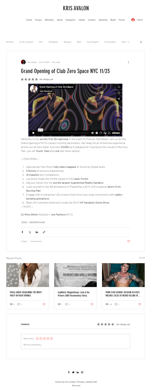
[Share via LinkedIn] (36, 232)
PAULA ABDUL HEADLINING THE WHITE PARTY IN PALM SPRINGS (26, 294)
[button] (141, 42)
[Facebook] (68, 372)
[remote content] (75, 110)
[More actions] (128, 62)
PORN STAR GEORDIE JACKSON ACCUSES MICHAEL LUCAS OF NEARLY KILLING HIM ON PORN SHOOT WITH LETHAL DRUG (122, 294)
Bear (79, 42)
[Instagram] (82, 372)
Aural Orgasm (93, 42)
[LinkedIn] (77, 372)
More (124, 42)
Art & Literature (26, 42)
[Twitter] (73, 372)
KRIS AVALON (76, 8)
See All (142, 257)
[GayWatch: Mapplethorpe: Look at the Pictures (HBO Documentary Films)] (75, 275)
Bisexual (67, 42)
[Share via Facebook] (22, 232)
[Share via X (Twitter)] (29, 232)
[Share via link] (44, 232)
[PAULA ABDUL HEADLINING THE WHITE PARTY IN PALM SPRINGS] (27, 275)
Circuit (24, 222)
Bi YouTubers (110, 42)
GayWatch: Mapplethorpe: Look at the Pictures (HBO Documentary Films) (74, 294)
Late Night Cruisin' (37, 222)
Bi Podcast (53, 42)
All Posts (10, 42)
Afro (41, 42)
